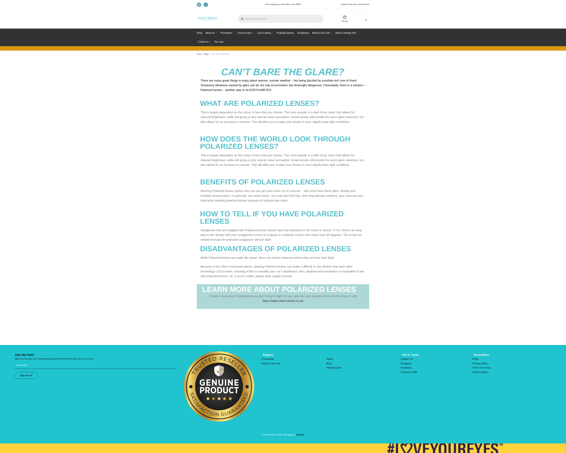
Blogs (206, 54)
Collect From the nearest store (355, 4)
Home (199, 54)
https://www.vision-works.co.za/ (283, 300)
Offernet (300, 434)
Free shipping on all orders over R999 (283, 4)
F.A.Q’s (344, 21)
